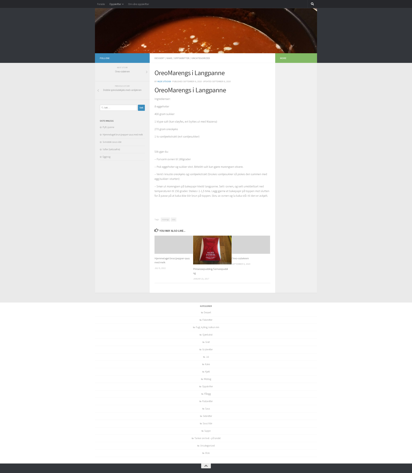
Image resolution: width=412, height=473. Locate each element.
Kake (169, 58)
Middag (207, 379)
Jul (207, 356)
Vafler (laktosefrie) (111, 149)
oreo (173, 219)
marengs (165, 219)
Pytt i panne (108, 127)
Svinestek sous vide (112, 141)
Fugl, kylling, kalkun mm (207, 327)
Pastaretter (207, 401)
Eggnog (106, 156)
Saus (207, 408)
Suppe (207, 430)
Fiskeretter (207, 319)
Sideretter (207, 416)
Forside (101, 4)
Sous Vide (207, 423)
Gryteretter (207, 349)
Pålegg (207, 393)
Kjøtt (207, 371)
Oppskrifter (115, 4)
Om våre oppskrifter (138, 4)
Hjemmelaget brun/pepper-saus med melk (123, 134)
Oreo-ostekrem (240, 258)
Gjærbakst (207, 334)
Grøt (207, 342)
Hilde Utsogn (164, 81)
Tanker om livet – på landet (207, 438)
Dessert (159, 58)
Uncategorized (200, 58)
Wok (207, 453)
